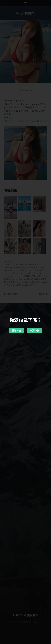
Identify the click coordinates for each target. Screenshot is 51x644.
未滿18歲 (34, 330)
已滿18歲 (16, 330)
